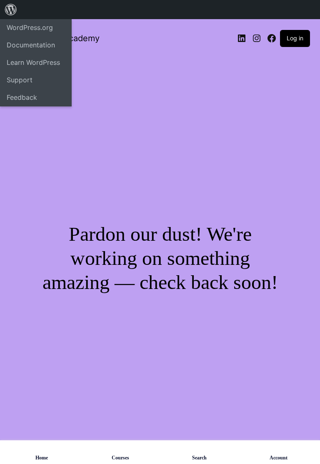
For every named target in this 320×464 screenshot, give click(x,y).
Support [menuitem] (19, 80)
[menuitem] (11, 9)
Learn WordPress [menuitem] (33, 62)
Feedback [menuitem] (22, 97)
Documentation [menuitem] (31, 45)
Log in (295, 38)
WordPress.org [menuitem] (30, 27)
